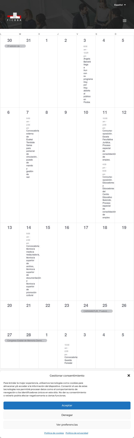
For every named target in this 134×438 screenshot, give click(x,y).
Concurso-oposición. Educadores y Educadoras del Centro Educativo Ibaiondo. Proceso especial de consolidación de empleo (109, 197)
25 (105, 305)
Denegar (67, 415)
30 (9, 40)
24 (86, 305)
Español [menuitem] (118, 5)
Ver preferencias (67, 424)
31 (28, 40)
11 (105, 112)
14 (28, 227)
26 (124, 305)
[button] (129, 375)
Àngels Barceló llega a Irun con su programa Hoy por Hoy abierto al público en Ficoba (88, 80)
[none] (119, 5)
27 (9, 335)
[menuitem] (119, 5)
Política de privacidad (77, 433)
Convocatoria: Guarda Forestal (71, 360)
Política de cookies (54, 433)
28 (28, 335)
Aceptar (67, 405)
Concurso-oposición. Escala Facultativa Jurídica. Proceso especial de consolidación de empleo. (109, 145)
